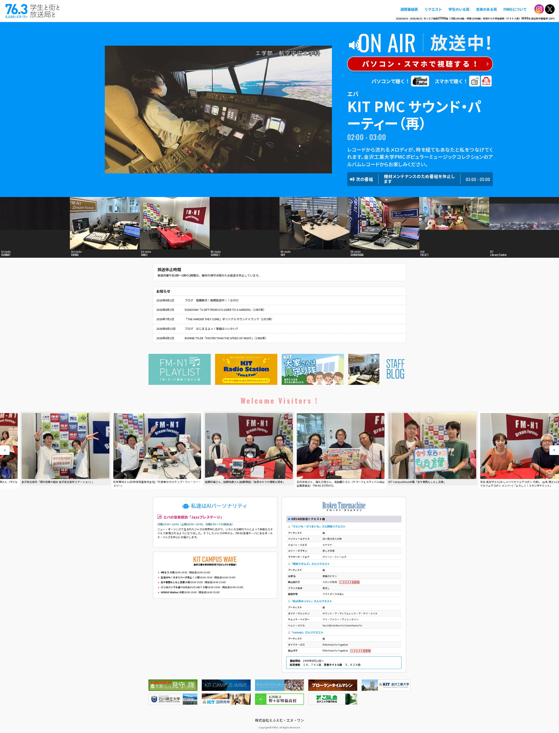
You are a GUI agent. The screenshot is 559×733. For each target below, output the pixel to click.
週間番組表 (409, 9)
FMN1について (515, 9)
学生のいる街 (459, 9)
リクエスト (433, 9)
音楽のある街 (486, 9)
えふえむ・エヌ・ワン (32, 11)
